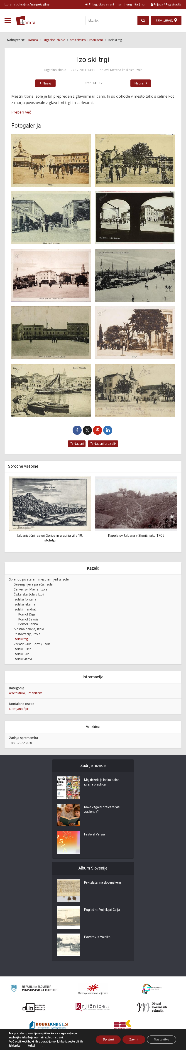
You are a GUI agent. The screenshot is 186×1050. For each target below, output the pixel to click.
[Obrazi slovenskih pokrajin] (152, 1007)
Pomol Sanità (28, 624)
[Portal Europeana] (151, 989)
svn (120, 4)
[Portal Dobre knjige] (48, 1025)
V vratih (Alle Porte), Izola (32, 644)
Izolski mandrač (25, 609)
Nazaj (46, 83)
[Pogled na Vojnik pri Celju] (68, 917)
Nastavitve (161, 1039)
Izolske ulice (22, 649)
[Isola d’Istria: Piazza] (51, 217)
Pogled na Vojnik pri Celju (102, 910)
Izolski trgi (21, 639)
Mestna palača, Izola (29, 629)
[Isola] (51, 160)
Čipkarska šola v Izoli (29, 594)
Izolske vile (21, 654)
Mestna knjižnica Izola (126, 70)
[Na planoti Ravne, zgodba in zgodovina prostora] (136, 503)
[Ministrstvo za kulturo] (34, 989)
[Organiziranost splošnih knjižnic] (93, 989)
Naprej (139, 83)
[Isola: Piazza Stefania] (51, 390)
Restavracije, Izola (27, 634)
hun (143, 4)
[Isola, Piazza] (135, 390)
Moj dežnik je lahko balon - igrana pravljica (102, 782)
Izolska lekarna (24, 604)
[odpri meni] (8, 20)
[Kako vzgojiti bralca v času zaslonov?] (68, 815)
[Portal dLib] (34, 1007)
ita (136, 4)
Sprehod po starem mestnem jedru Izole (39, 579)
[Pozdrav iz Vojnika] (68, 945)
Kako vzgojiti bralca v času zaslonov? (102, 809)
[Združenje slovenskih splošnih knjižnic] (92, 1007)
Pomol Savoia (28, 619)
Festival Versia (94, 834)
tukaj (31, 1046)
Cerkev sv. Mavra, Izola (30, 589)
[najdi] (143, 20)
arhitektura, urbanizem (25, 693)
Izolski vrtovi (23, 659)
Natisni (78, 443)
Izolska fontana (25, 599)
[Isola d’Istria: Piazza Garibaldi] (135, 217)
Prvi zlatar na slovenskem (102, 882)
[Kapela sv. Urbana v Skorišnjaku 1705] (50, 503)
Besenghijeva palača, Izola (33, 584)
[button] (165, 512)
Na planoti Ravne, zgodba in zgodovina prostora (136, 536)
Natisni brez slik (104, 443)
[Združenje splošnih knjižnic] (122, 1025)
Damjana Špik (19, 709)
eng (129, 4)
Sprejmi (108, 1039)
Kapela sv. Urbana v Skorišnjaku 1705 (50, 536)
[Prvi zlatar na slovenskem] (68, 890)
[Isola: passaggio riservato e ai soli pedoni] (135, 332)
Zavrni (133, 1039)
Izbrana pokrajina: (27, 4)
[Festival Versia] (68, 842)
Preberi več (21, 112)
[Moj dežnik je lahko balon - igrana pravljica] (68, 787)
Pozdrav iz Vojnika (97, 937)
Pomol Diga (27, 614)
